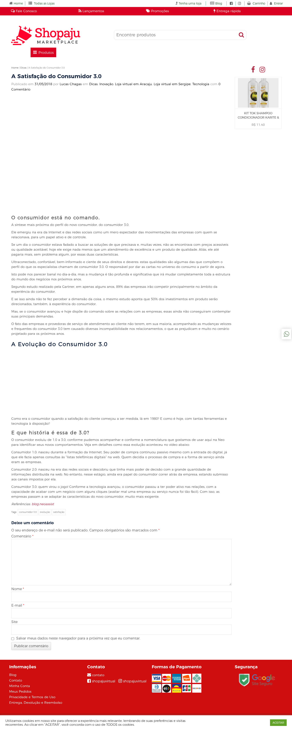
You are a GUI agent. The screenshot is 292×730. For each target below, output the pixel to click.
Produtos (46, 53)
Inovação (106, 84)
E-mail (17, 605)
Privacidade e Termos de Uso (32, 697)
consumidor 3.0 (28, 512)
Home (18, 3)
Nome (17, 589)
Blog (218, 3)
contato (98, 675)
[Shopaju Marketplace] (45, 35)
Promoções (159, 11)
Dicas (23, 67)
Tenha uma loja (190, 3)
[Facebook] (253, 69)
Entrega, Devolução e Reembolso (35, 703)
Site (14, 622)
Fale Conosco (26, 11)
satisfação (58, 512)
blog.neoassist (43, 504)
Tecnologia (200, 84)
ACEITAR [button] (278, 722)
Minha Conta (19, 686)
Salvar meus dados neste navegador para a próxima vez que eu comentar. (78, 638)
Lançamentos (92, 11)
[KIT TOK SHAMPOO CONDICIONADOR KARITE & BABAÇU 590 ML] (258, 93)
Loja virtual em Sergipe (172, 84)
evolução (45, 512)
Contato (15, 680)
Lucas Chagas (71, 84)
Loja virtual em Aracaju (133, 84)
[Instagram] (262, 69)
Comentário (22, 536)
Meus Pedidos (20, 691)
